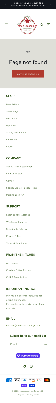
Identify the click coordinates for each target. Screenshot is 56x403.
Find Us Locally (14, 173)
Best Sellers (12, 104)
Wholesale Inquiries (16, 222)
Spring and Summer (16, 132)
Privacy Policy (13, 236)
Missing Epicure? (15, 194)
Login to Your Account (18, 214)
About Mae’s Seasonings (19, 166)
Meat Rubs (11, 118)
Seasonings (12, 111)
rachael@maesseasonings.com (23, 325)
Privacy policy (33, 395)
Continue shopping (28, 73)
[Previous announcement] (5, 4)
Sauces (10, 146)
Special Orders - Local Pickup (21, 187)
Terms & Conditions (16, 243)
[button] (6, 24)
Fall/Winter (12, 139)
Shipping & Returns (16, 229)
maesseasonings (27, 391)
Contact (10, 180)
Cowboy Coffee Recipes (18, 270)
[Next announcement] (50, 4)
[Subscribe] (45, 344)
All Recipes (12, 263)
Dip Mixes (11, 125)
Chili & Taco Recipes (16, 277)
